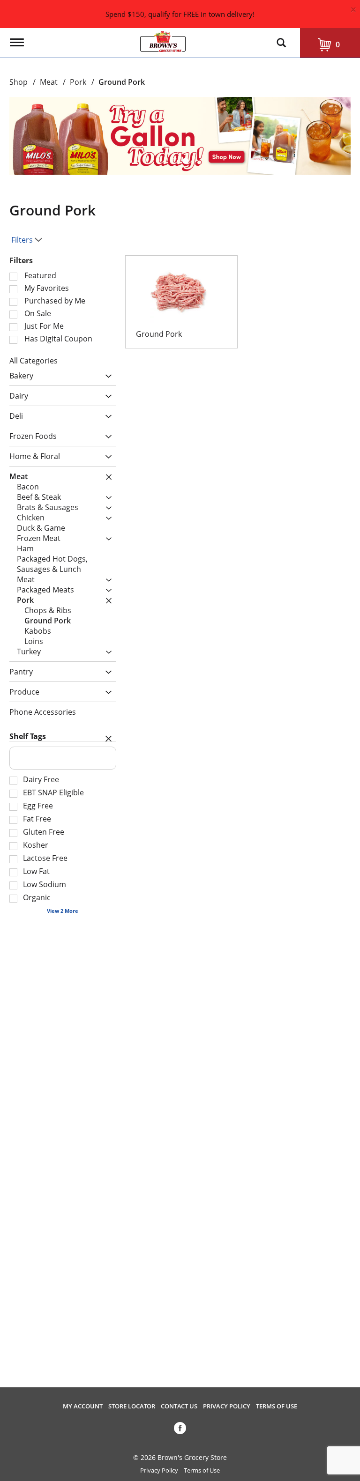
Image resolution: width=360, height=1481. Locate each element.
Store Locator (131, 1406)
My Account (83, 1406)
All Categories (33, 360)
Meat (49, 82)
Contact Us (179, 1406)
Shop (18, 82)
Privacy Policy (226, 1406)
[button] (180, 135)
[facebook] (180, 1430)
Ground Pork (121, 82)
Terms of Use (276, 1406)
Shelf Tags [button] (27, 736)
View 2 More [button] (62, 910)
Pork (78, 82)
